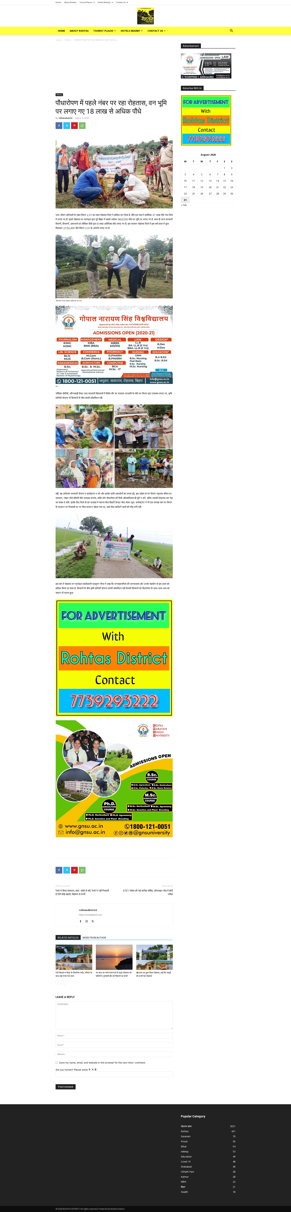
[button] (231, 31)
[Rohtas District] (145, 16)
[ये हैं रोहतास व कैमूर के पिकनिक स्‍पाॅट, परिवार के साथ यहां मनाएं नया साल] (74, 957)
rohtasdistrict (65, 118)
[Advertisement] (114, 68)
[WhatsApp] (82, 125)
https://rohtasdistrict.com (90, 915)
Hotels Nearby (104, 2)
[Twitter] (66, 125)
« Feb (184, 205)
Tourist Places (85, 2)
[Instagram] (88, 922)
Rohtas (68, 40)
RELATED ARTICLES (68, 937)
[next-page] (63, 983)
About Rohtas (70, 2)
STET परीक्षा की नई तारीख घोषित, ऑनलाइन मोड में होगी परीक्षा (148, 892)
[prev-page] (58, 983)
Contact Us (121, 2)
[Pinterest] (74, 125)
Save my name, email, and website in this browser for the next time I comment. (102, 1062)
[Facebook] (59, 125)
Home (58, 2)
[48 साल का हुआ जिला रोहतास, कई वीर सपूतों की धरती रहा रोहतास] (154, 957)
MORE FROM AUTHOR (94, 937)
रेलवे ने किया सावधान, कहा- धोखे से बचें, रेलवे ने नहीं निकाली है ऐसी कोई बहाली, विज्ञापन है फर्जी (82, 892)
